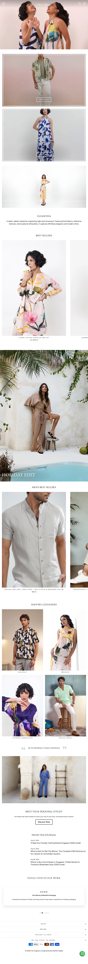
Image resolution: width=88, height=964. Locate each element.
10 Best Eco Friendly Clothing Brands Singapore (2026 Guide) (56, 843)
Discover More (44, 822)
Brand (43, 929)
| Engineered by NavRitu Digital (52, 951)
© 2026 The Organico (33, 951)
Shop (43, 924)
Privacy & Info (43, 935)
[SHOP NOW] (44, 80)
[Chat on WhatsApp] (82, 953)
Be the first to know (43, 940)
